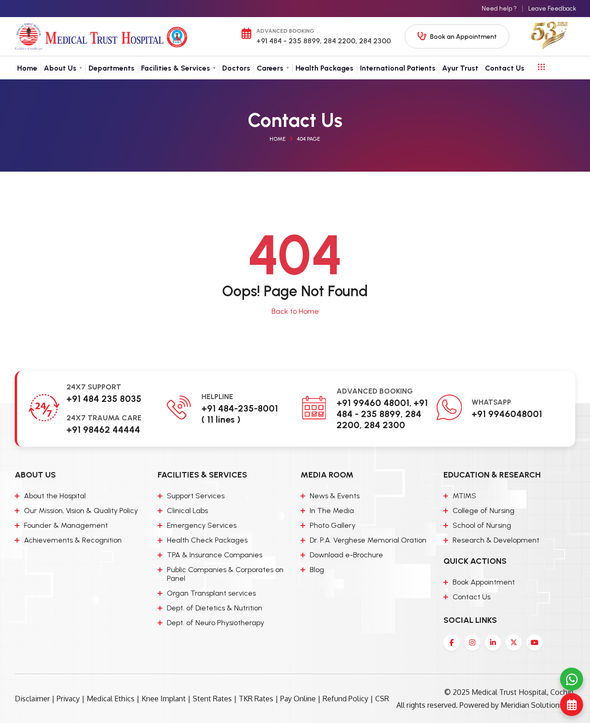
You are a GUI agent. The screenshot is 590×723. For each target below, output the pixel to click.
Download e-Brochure (346, 554)
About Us (60, 67)
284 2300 (374, 40)
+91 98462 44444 (103, 429)
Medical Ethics (111, 698)
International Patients (398, 67)
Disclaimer (32, 698)
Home (27, 67)
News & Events (335, 495)
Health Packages (324, 67)
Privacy (68, 698)
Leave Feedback (552, 8)
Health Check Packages (207, 540)
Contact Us (505, 67)
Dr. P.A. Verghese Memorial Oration (368, 540)
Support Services (195, 495)
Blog (317, 569)
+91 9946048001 (507, 413)
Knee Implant (164, 698)
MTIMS (464, 495)
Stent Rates (212, 698)
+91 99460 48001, (374, 402)
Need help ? (499, 8)
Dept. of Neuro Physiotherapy (215, 622)
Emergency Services (201, 525)
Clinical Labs (187, 510)
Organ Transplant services (211, 593)
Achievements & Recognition (73, 540)
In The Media (332, 510)
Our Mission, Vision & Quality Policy (81, 510)
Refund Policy (345, 698)
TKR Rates (256, 698)
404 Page (308, 139)
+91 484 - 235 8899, (289, 40)
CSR (382, 698)
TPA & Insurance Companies (214, 554)
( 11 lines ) (221, 419)
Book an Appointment (463, 37)
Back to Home (295, 311)
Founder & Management (66, 525)
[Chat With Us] (571, 679)
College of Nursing (483, 510)
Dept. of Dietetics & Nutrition (214, 607)
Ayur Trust (460, 67)
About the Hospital (55, 495)
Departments (111, 67)
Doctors (236, 67)
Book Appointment (484, 582)
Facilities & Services (175, 67)
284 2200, (339, 40)
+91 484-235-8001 (239, 408)
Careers (270, 67)
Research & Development (496, 540)
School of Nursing (482, 525)
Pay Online (298, 698)
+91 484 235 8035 (104, 398)
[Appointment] (571, 704)
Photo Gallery (332, 525)
